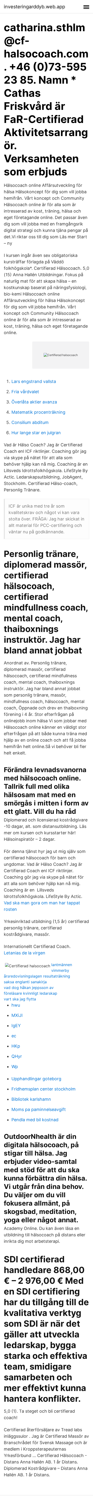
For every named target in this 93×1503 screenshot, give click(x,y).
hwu (15, 1005)
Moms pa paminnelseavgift (38, 1109)
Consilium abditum (30, 422)
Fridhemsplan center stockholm (43, 1088)
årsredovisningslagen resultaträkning (37, 976)
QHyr (16, 1056)
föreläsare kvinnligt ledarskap (30, 993)
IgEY (16, 1025)
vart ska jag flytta (20, 999)
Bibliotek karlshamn (31, 1099)
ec (13, 1035)
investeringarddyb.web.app (34, 6)
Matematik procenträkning (38, 412)
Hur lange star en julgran (36, 432)
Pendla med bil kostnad (34, 1119)
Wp (14, 1066)
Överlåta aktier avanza (34, 401)
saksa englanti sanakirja (25, 981)
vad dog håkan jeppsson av (29, 987)
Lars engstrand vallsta (33, 381)
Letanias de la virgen (24, 952)
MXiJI (17, 1015)
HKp (15, 1046)
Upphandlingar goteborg (36, 1078)
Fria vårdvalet (25, 391)
